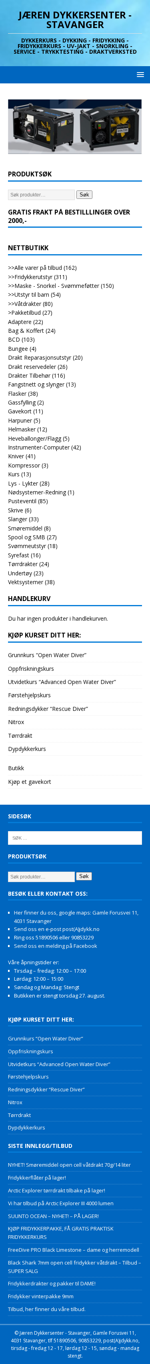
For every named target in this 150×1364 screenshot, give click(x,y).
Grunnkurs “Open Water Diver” (47, 655)
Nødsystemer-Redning (37, 492)
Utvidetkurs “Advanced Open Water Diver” (62, 682)
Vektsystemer (25, 582)
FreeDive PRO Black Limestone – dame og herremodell (73, 1249)
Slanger (17, 519)
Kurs (14, 474)
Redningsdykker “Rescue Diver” (48, 708)
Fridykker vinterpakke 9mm (41, 1296)
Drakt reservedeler (32, 366)
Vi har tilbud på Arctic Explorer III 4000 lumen (61, 1203)
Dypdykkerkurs (27, 749)
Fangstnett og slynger (36, 384)
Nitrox (16, 722)
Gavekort (20, 411)
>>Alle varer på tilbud (35, 267)
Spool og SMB (26, 537)
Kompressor (24, 465)
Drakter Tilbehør (29, 375)
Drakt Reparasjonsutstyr (39, 357)
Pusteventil (22, 501)
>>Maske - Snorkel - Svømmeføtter (53, 285)
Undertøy (20, 573)
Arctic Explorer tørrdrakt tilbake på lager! (56, 1190)
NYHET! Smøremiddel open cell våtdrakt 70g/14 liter (69, 1164)
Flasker (17, 393)
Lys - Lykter (23, 483)
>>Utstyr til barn (28, 294)
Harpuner (20, 420)
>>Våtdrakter (24, 304)
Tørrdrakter (23, 564)
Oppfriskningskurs (31, 668)
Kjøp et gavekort (29, 781)
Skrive (15, 510)
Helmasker (22, 429)
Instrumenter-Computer (39, 447)
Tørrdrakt (20, 735)
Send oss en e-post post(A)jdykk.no (57, 929)
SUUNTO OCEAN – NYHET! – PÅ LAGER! (53, 1216)
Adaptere (20, 322)
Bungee (18, 348)
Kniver (16, 456)
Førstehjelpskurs (29, 695)
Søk (84, 195)
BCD (14, 339)
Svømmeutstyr (27, 546)
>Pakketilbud (24, 312)
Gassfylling (22, 402)
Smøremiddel (25, 528)
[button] (139, 74)
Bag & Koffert (26, 330)
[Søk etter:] (75, 837)
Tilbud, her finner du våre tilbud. (47, 1309)
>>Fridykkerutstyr (30, 277)
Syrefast (18, 555)
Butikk (16, 768)
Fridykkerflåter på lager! (37, 1177)
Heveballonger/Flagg (34, 438)
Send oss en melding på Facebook (55, 945)
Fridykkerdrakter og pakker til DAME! (52, 1283)
